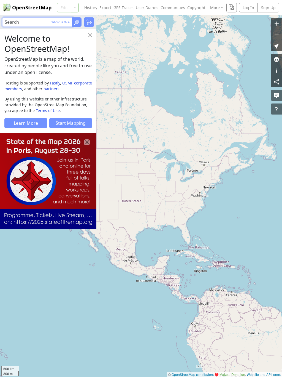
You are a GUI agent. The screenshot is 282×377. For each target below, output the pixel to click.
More (215, 7)
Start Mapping (71, 123)
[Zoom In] (276, 23)
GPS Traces (123, 7)
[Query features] (276, 109)
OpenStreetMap (31, 7)
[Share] (276, 81)
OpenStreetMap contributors (193, 374)
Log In (248, 7)
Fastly (55, 83)
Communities (173, 7)
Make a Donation (232, 374)
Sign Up (268, 7)
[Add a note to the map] (276, 95)
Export (105, 7)
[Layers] (276, 59)
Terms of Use (48, 110)
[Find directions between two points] (89, 22)
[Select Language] (231, 7)
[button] (276, 45)
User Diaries (147, 7)
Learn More (26, 123)
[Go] (77, 22)
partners (51, 88)
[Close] (90, 35)
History (90, 7)
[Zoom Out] (276, 34)
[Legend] (276, 70)
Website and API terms (264, 374)
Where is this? (60, 22)
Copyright (196, 7)
